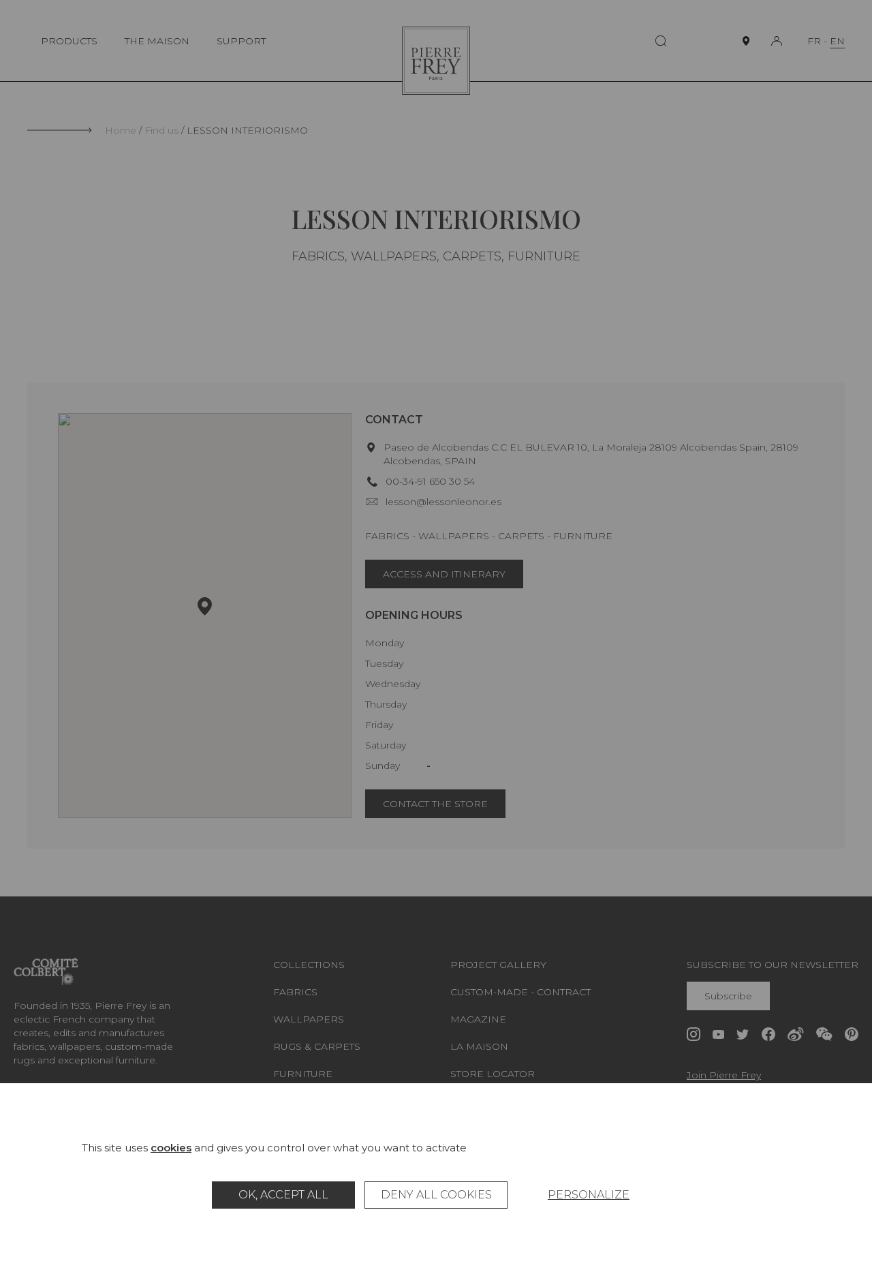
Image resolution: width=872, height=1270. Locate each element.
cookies (171, 1147)
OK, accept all (283, 1194)
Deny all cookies (436, 1194)
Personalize (588, 1194)
